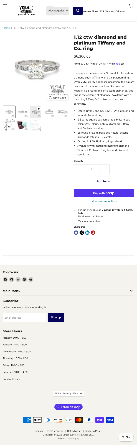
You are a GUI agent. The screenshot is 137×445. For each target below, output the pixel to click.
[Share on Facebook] (76, 232)
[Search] (78, 11)
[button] (9, 112)
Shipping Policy (93, 431)
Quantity (78, 161)
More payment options (104, 201)
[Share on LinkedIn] (87, 232)
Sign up (56, 317)
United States (66, 393)
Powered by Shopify (68, 438)
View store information (89, 221)
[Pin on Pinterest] (93, 232)
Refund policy (74, 431)
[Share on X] (82, 232)
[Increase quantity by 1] (105, 169)
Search (39, 431)
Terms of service (55, 431)
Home (6, 27)
